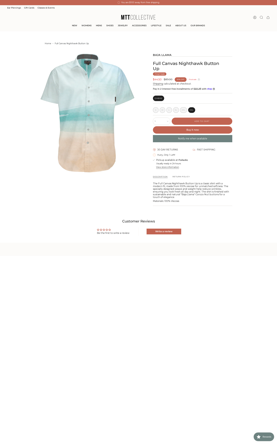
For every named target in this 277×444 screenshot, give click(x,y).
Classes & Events (46, 7)
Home (48, 43)
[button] (74, 25)
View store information (167, 167)
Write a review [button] (164, 231)
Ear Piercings (14, 7)
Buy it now (192, 129)
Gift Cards (29, 7)
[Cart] (268, 17)
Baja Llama (162, 54)
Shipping (158, 83)
